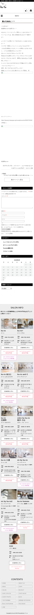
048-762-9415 (25, 337)
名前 (3, 211)
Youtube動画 (6, 248)
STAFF (20, 586)
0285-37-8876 (25, 426)
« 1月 (2, 280)
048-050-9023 (9, 466)
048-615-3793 (9, 512)
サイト (3, 219)
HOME (4, 583)
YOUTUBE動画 (6, 600)
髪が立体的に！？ (8, 21)
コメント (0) (29, 168)
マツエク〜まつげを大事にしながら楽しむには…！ (18, 175)
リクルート (6, 251)
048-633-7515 (25, 510)
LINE (3, 607)
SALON (4, 590)
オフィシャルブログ (18, 168)
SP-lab (26, 613)
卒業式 (4, 173)
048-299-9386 (9, 381)
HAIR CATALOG (6, 593)
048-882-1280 (9, 426)
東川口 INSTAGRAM (7, 603)
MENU (17, 16)
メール (4, 215)
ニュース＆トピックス (9, 242)
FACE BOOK (22, 603)
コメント (4, 196)
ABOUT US (22, 583)
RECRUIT (21, 590)
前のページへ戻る (17, 179)
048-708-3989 (25, 471)
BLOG (20, 597)
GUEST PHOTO (6, 597)
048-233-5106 (17, 552)
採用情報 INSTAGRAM (24, 600)
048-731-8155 (9, 337)
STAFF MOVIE (22, 593)
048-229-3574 (25, 381)
